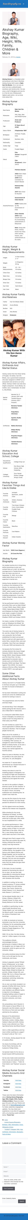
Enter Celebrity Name (9, 1198)
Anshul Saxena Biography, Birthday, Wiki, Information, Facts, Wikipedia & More (12, 1124)
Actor (6, 1120)
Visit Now (18, 1080)
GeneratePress (14, 1217)
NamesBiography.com (18, 1105)
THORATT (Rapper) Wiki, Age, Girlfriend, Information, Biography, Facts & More (12, 1132)
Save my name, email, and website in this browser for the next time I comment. (13, 1181)
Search (22, 1201)
